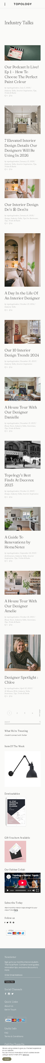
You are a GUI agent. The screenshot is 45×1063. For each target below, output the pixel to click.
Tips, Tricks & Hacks (12, 221)
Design (7, 218)
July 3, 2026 (25, 88)
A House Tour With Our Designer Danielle (21, 412)
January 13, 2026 (27, 161)
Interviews (31, 426)
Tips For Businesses (30, 218)
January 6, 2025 (26, 215)
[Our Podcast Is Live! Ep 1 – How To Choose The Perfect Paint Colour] (23, 53)
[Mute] (33, 890)
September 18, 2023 (28, 553)
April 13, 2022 (26, 688)
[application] (23, 883)
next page (39, 713)
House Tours (9, 426)
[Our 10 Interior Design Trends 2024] (23, 332)
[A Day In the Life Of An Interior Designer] (23, 260)
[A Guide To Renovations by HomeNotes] (23, 519)
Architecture (10, 556)
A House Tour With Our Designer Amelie (21, 606)
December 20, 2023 (28, 361)
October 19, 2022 (27, 617)
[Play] (7, 890)
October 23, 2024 (27, 304)
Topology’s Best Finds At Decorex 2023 (19, 480)
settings (26, 1055)
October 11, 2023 (27, 491)
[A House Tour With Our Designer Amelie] (23, 583)
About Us (9, 1006)
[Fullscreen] (37, 890)
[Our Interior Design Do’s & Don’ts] (23, 188)
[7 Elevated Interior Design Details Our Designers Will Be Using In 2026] (23, 120)
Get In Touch (10, 1009)
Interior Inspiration (24, 91)
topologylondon (13, 88)
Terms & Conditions (14, 1036)
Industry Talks (10, 91)
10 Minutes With (11, 691)
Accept (7, 1059)
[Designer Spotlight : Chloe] (23, 653)
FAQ (6, 1032)
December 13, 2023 (27, 423)
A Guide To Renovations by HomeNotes (17, 542)
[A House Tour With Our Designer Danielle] (23, 389)
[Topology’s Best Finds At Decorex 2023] (23, 455)
